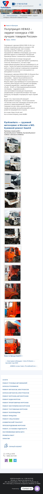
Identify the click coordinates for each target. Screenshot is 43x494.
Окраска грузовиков (10, 386)
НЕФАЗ (13, 40)
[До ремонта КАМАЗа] (13, 200)
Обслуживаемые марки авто (13, 432)
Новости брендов (12, 15)
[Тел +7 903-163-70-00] (6, 5)
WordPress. (27, 488)
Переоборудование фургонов (14, 425)
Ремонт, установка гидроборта (15, 429)
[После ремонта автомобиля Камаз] (13, 145)
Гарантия (6, 438)
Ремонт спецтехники (11, 419)
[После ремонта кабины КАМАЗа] (13, 309)
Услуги (5, 380)
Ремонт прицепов (9, 416)
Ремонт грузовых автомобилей (15, 383)
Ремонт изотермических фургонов (16, 406)
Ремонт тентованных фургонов (15, 409)
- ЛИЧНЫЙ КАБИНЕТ (15, 446)
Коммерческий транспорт (13, 422)
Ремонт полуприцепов (11, 412)
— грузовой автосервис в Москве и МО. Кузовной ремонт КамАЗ (19, 125)
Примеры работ (8, 435)
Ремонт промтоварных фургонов (15, 403)
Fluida (21, 488)
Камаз (8, 40)
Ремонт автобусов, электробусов (16, 389)
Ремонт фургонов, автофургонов (15, 396)
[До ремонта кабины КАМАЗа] (13, 255)
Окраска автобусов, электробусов (16, 393)
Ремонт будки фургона (11, 399)
